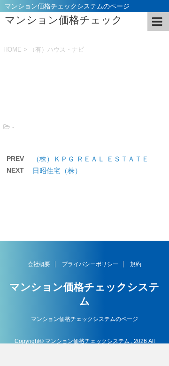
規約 (135, 264)
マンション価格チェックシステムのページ (84, 319)
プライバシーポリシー (90, 264)
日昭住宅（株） (57, 171)
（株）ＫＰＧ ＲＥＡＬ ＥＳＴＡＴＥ (90, 159)
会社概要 (39, 264)
